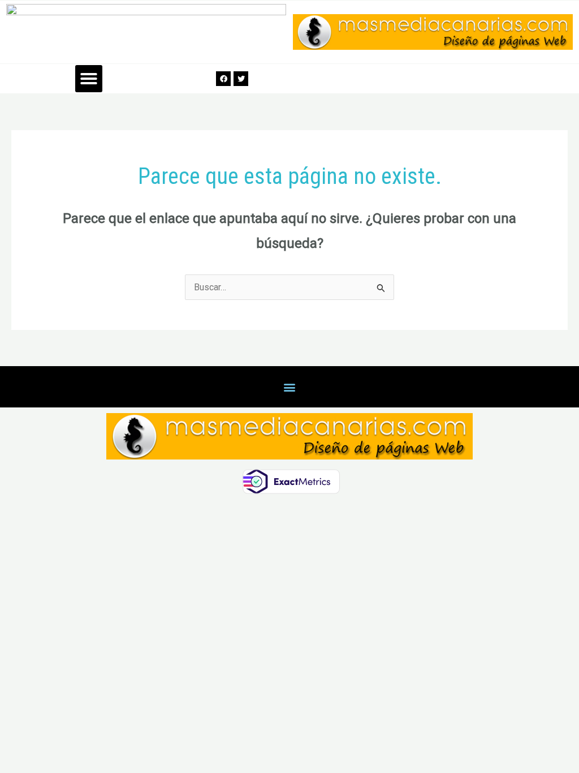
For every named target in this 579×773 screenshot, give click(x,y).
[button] (88, 78)
